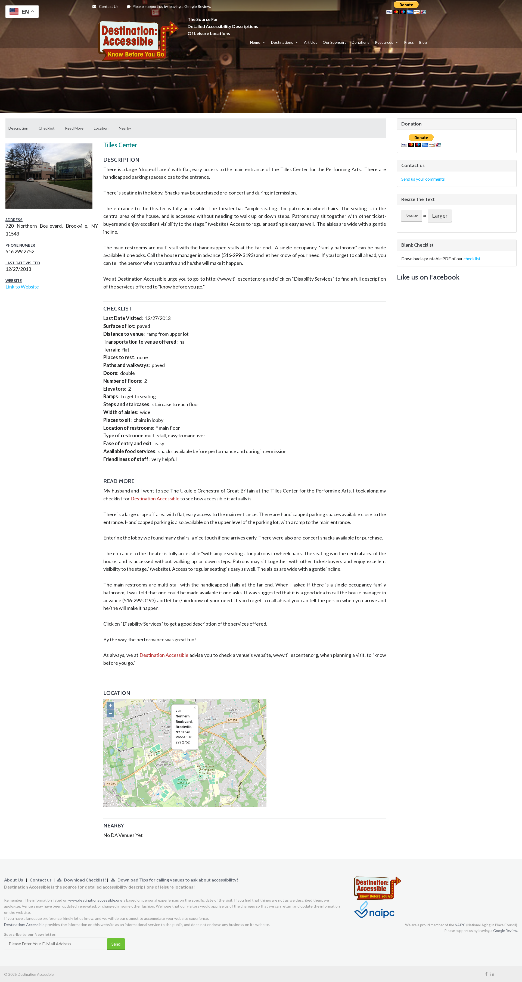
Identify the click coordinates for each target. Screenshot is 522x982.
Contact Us (108, 6)
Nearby (125, 128)
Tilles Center (120, 145)
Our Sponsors (334, 42)
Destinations (282, 42)
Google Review (505, 930)
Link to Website (22, 287)
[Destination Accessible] (140, 26)
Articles (310, 42)
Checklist (47, 128)
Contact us (41, 879)
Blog (423, 42)
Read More (74, 128)
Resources (384, 42)
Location (101, 128)
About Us (13, 879)
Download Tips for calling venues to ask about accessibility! (176, 879)
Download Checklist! (84, 879)
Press (409, 42)
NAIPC (460, 925)
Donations (360, 42)
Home (255, 42)
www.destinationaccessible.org (95, 900)
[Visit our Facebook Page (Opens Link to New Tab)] (486, 974)
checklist (472, 258)
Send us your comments (423, 178)
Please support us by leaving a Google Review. (171, 6)
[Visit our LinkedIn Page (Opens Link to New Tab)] (492, 974)
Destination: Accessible (24, 924)
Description (18, 128)
